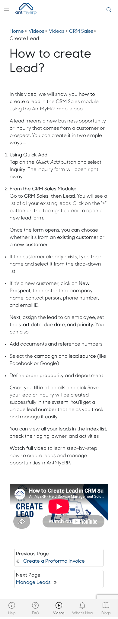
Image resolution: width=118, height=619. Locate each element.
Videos (59, 613)
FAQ (35, 613)
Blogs (106, 613)
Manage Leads (33, 582)
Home (17, 31)
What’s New (82, 613)
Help (12, 613)
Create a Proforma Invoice (54, 561)
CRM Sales (81, 31)
